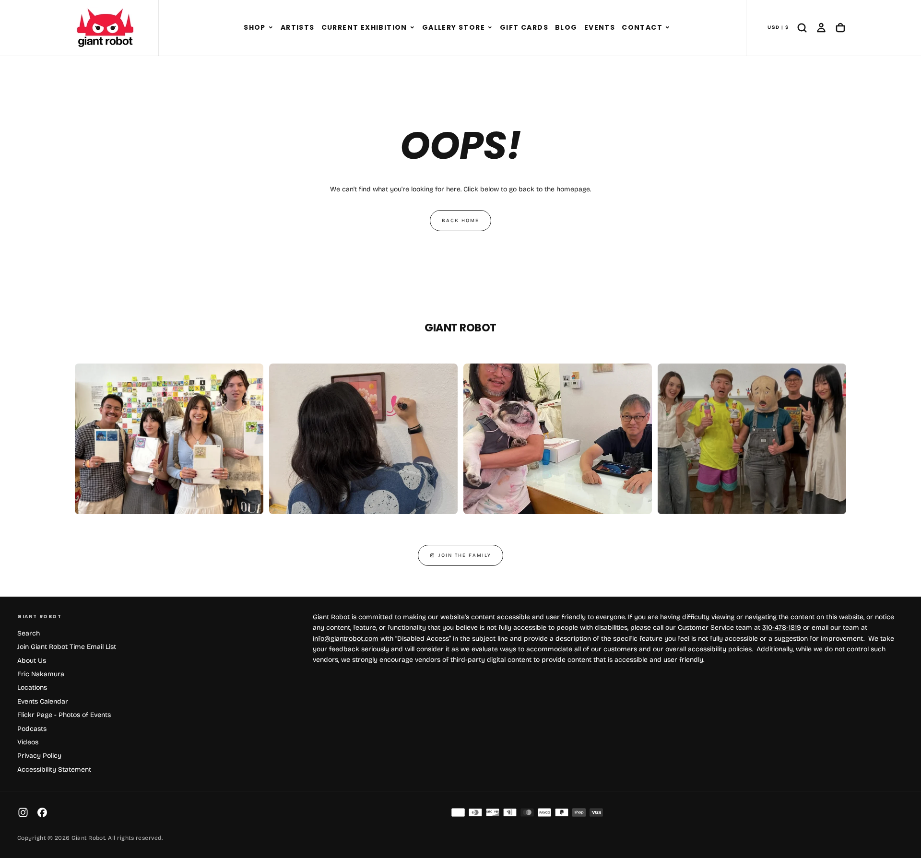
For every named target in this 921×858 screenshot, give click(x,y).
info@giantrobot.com (345, 639)
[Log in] (821, 27)
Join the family (464, 555)
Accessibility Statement (54, 769)
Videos (27, 742)
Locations (32, 687)
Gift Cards (524, 27)
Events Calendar (42, 701)
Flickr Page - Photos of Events (64, 715)
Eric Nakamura (40, 674)
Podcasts (32, 729)
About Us (31, 661)
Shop (255, 27)
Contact (642, 27)
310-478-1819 (781, 627)
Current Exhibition (364, 27)
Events (599, 27)
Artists (298, 27)
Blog (566, 27)
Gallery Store (453, 27)
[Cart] (840, 27)
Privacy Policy (39, 756)
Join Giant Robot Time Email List (66, 647)
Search (28, 633)
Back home (460, 220)
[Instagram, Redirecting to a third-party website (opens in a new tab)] (23, 812)
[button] (271, 28)
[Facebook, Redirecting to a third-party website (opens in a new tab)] (42, 812)
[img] (458, 812)
